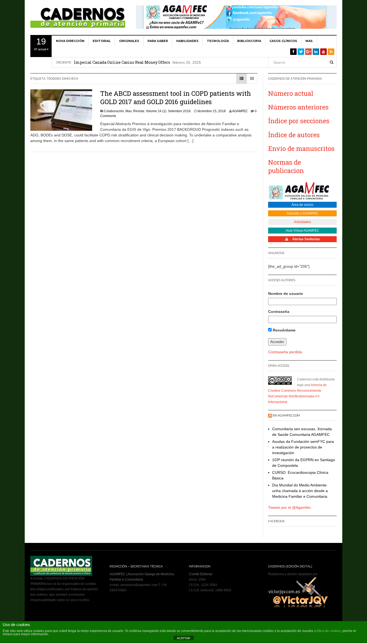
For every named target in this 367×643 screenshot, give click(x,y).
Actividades (302, 222)
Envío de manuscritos (301, 148)
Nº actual (40, 44)
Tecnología (218, 41)
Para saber (157, 41)
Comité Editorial (200, 574)
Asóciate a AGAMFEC (302, 213)
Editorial (102, 41)
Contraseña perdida (285, 352)
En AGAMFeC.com (286, 415)
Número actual (290, 93)
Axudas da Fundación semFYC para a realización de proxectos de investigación (303, 447)
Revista (138, 111)
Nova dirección (70, 41)
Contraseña (278, 311)
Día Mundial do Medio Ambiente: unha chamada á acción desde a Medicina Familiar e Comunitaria (300, 491)
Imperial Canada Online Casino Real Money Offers (122, 62)
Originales (129, 41)
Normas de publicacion (286, 166)
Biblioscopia (249, 41)
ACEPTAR (183, 638)
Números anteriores (298, 107)
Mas (309, 41)
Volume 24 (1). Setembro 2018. (168, 111)
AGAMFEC (240, 111)
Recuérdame (284, 330)
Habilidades (187, 41)
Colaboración (114, 111)
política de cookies (327, 631)
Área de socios (302, 205)
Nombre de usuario (285, 293)
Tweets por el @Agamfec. (290, 507)
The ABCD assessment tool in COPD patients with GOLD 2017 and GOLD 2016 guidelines (175, 97)
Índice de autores (294, 134)
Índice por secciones (298, 120)
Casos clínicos (283, 41)
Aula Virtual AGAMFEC (302, 230)
